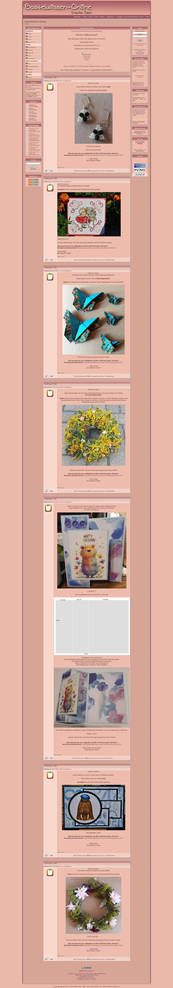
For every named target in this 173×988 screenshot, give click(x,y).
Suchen (102, 16)
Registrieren (111, 16)
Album (30, 77)
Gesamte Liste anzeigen (140, 76)
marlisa (32, 130)
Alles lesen (61, 167)
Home (27, 24)
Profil (96, 16)
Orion (76, 973)
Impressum (31, 42)
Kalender (30, 53)
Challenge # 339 (33, 142)
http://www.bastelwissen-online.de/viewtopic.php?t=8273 (103, 155)
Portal (85, 16)
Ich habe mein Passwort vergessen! (140, 44)
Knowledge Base (33, 66)
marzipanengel (30, 89)
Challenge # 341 (33, 128)
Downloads (31, 58)
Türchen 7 (32, 133)
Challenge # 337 (33, 147)
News (29, 39)
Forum (91, 16)
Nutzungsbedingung (95, 31)
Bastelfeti (31, 118)
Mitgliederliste (32, 47)
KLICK (97, 45)
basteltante (32, 115)
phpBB (86, 973)
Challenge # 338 (33, 152)
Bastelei (31, 111)
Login (147, 16)
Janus (32, 144)
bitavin (31, 108)
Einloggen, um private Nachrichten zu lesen (130, 16)
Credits (30, 72)
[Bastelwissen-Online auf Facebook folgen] (87, 63)
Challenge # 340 (33, 138)
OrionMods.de (91, 977)
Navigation (77, 16)
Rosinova (31, 105)
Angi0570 (90, 976)
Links (29, 56)
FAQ (29, 64)
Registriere (138, 52)
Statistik (30, 50)
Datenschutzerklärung (79, 31)
